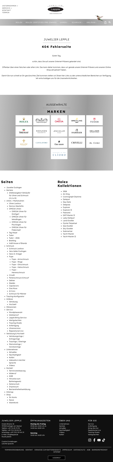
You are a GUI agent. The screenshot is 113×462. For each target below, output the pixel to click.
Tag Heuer (13, 232)
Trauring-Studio (15, 323)
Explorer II (67, 210)
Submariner (68, 231)
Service (9, 310)
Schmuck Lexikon (16, 248)
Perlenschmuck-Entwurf (19, 278)
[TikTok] (103, 440)
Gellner (12, 280)
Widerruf (12, 373)
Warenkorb (13, 402)
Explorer (66, 207)
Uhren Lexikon (15, 203)
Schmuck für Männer (17, 294)
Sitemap (9, 392)
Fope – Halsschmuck (20, 267)
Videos (12, 365)
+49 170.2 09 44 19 (17, 432)
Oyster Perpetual (70, 223)
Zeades (12, 283)
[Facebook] (94, 440)
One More (13, 288)
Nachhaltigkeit (15, 355)
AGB (11, 376)
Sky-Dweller (68, 228)
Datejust (66, 199)
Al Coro (12, 291)
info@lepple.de (12, 435)
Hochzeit (12, 304)
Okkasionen (11, 307)
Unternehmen (12, 349)
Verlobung (13, 302)
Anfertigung (14, 325)
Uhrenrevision (15, 328)
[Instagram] (89, 440)
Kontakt (9, 368)
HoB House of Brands (18, 243)
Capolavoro (14, 286)
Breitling (12, 240)
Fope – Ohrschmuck (20, 264)
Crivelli (12, 275)
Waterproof (14, 315)
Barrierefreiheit (99, 450)
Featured (66, 212)
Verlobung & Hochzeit (15, 333)
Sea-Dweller (68, 226)
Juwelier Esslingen (14, 187)
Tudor (11, 235)
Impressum (14, 387)
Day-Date (67, 202)
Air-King (66, 194)
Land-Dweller (68, 220)
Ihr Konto (13, 397)
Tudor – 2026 (14, 238)
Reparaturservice (16, 331)
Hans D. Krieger (15, 254)
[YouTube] (99, 440)
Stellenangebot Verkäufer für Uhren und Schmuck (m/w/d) (19, 195)
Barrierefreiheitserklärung (19, 389)
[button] (17, 6)
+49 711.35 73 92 (14, 428)
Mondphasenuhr (15, 312)
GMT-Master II (69, 215)
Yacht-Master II (69, 236)
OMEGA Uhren (15, 209)
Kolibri (11, 357)
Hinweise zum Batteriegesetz (47, 450)
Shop (8, 395)
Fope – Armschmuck (20, 259)
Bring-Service (93, 428)
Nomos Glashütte (16, 206)
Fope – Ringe (17, 262)
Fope (11, 256)
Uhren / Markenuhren (15, 201)
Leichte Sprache (8, 444)
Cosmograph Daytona (72, 197)
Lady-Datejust (69, 218)
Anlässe (9, 299)
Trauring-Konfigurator (15, 296)
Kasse (11, 400)
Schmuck (10, 246)
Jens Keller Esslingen (17, 251)
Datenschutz (14, 384)
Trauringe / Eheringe (17, 341)
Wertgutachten (15, 320)
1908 (65, 191)
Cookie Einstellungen (9, 442)
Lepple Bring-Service (17, 317)
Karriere (9, 190)
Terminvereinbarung (17, 371)
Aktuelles (13, 352)
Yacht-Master (68, 234)
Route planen (6, 437)
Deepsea (66, 205)
